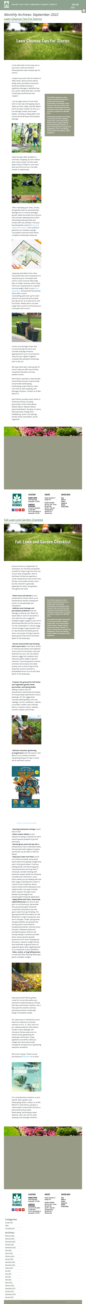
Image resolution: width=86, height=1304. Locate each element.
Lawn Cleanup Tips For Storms (23, 19)
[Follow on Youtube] (23, 510)
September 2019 (10, 1294)
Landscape (44, 4)
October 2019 (9, 1291)
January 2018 (9, 1297)
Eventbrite (26, 1056)
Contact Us (53, 4)
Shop (62, 498)
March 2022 (9, 1253)
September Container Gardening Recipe (26, 823)
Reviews (63, 505)
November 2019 (10, 1288)
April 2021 (8, 1280)
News (31, 22)
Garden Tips (9, 1222)
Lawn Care (15, 4)
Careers (63, 501)
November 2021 (10, 1265)
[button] (84, 10)
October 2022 (9, 1244)
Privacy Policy (64, 507)
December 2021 (10, 1262)
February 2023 (9, 1239)
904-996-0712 (75, 6)
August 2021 (9, 1268)
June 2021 (8, 1274)
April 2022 (8, 1250)
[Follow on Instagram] (16, 510)
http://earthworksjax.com (19, 476)
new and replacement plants (25, 226)
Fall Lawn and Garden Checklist (23, 520)
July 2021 (8, 1271)
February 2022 (9, 1256)
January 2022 (9, 1259)
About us (63, 500)
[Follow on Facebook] (13, 510)
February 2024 (9, 1236)
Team (21, 4)
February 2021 (9, 1285)
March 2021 (9, 1282)
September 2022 (10, 1247)
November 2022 (10, 1241)
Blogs (27, 4)
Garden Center (34, 4)
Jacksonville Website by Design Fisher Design (55, 1302)
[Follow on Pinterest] (19, 510)
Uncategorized (10, 1228)
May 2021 (8, 1277)
